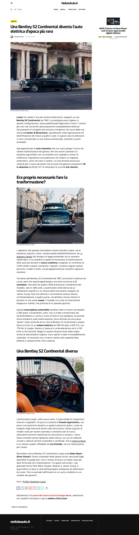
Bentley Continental (20, 507)
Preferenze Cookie (87, 520)
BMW (100, 37)
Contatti (56, 520)
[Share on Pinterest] (34, 488)
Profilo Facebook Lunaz (34, 481)
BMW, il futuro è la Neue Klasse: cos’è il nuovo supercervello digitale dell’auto (113, 30)
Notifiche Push (75, 520)
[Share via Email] (26, 488)
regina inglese (79, 441)
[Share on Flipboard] (30, 488)
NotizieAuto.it (69, 3)
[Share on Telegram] (38, 488)
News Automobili (107, 37)
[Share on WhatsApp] (42, 488)
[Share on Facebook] (22, 488)
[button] (11, 3)
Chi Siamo (49, 520)
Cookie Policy (65, 520)
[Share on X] (18, 488)
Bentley (13, 21)
